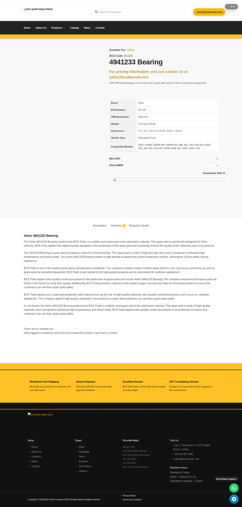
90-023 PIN (129, 447)
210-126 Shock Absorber (136, 467)
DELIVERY (115, 158)
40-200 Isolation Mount (135, 451)
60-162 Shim (129, 459)
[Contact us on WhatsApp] (234, 488)
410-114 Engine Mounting (136, 455)
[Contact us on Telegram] (234, 499)
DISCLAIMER (116, 165)
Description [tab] (99, 225)
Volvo (131, 50)
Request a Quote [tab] (139, 225)
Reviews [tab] (118, 225)
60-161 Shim (129, 463)
